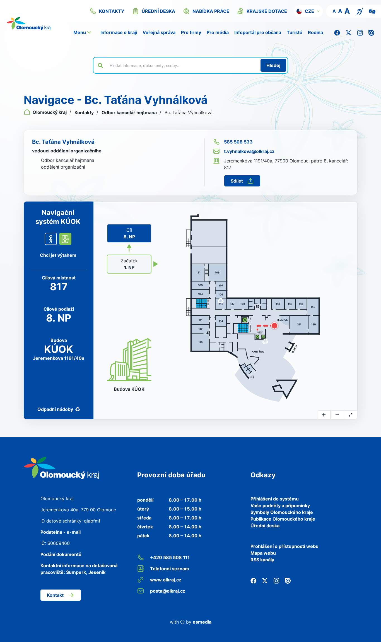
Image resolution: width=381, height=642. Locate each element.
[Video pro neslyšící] (372, 11)
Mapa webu (263, 553)
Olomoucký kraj (50, 112)
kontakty (111, 11)
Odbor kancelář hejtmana (130, 112)
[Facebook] (337, 32)
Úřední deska (264, 525)
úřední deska (158, 11)
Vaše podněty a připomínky (280, 505)
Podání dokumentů (60, 554)
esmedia (202, 622)
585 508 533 (238, 142)
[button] (308, 11)
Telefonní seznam (169, 568)
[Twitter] (348, 32)
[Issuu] (371, 32)
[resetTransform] (350, 414)
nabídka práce (210, 11)
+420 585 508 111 (170, 557)
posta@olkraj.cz (167, 591)
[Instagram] (360, 32)
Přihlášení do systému (274, 499)
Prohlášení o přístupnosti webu (284, 546)
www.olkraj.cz (165, 580)
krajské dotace (267, 11)
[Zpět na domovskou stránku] (61, 467)
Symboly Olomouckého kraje (281, 512)
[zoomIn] (324, 414)
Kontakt (55, 595)
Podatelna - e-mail (60, 532)
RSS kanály (262, 559)
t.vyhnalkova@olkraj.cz (249, 151)
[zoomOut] (337, 414)
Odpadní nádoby (55, 409)
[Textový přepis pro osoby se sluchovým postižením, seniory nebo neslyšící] (359, 11)
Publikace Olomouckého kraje (282, 519)
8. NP (129, 233)
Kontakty (84, 112)
